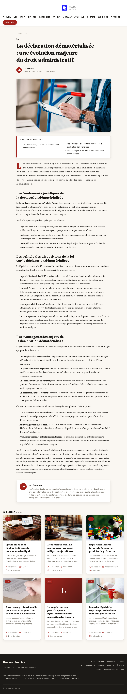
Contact (9, 22)
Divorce (32, 17)
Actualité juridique (73, 17)
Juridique (103, 17)
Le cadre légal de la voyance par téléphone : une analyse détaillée (102, 610)
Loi (15, 17)
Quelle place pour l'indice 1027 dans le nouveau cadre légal (18, 548)
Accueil (7, 17)
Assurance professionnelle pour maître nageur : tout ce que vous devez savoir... (21, 610)
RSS (122, 669)
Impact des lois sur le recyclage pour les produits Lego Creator (102, 548)
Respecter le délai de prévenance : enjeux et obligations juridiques (60, 548)
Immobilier (44, 17)
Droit (23, 17)
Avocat (57, 17)
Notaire (91, 17)
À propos (115, 17)
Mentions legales (111, 669)
